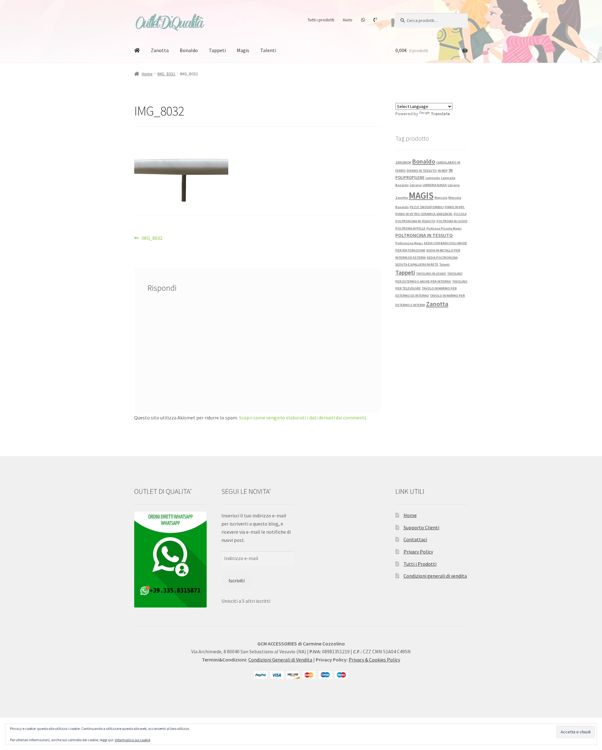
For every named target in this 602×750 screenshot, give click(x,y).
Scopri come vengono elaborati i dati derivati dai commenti (302, 417)
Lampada (432, 178)
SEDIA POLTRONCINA (442, 258)
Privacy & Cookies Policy (374, 659)
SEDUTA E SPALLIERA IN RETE (416, 264)
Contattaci (415, 539)
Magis (243, 50)
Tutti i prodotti (321, 20)
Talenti (268, 50)
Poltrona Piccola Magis (444, 228)
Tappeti (217, 50)
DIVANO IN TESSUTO (422, 171)
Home (147, 74)
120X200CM (403, 162)
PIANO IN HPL (455, 207)
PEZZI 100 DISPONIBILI (427, 207)
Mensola (441, 198)
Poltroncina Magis (409, 243)
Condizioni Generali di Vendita (280, 659)
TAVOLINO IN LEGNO (431, 274)
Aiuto (347, 20)
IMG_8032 (166, 74)
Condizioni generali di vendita (435, 576)
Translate (440, 113)
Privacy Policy (418, 551)
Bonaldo (189, 50)
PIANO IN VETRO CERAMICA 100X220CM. (424, 214)
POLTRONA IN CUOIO (451, 221)
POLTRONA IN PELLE (410, 228)
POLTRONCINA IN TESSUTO (424, 235)
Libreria (416, 185)
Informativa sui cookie (132, 739)
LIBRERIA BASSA (435, 185)
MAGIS (421, 195)
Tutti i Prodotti (420, 564)
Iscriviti (237, 580)
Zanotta (160, 50)
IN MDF (443, 171)
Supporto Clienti (421, 527)
